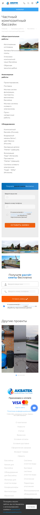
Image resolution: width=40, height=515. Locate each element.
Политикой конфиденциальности (21, 213)
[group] (8, 349)
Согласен (31, 507)
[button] (16, 375)
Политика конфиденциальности (20, 411)
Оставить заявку (18, 299)
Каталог (20, 9)
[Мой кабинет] (32, 3)
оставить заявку (20, 225)
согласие (14, 215)
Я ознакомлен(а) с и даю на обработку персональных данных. (21, 214)
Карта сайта (20, 407)
